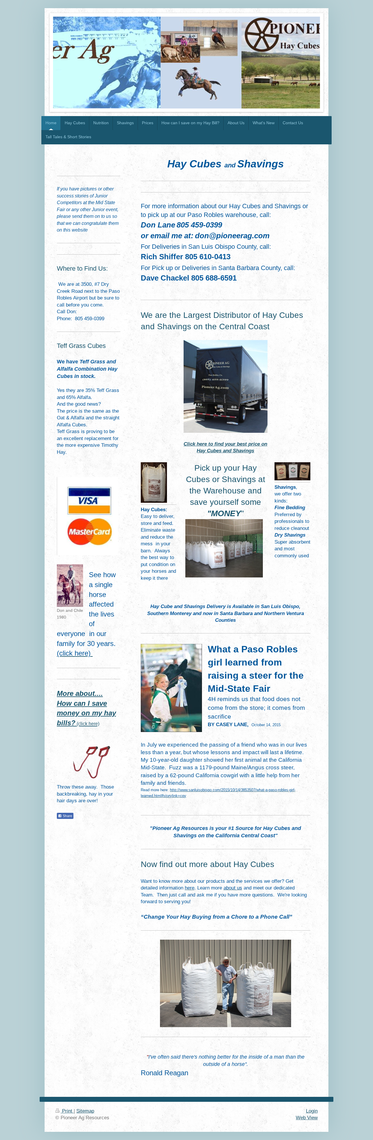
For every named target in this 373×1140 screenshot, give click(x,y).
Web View (307, 1117)
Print (67, 1111)
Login (312, 1111)
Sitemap (85, 1111)
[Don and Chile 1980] (70, 585)
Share (67, 816)
